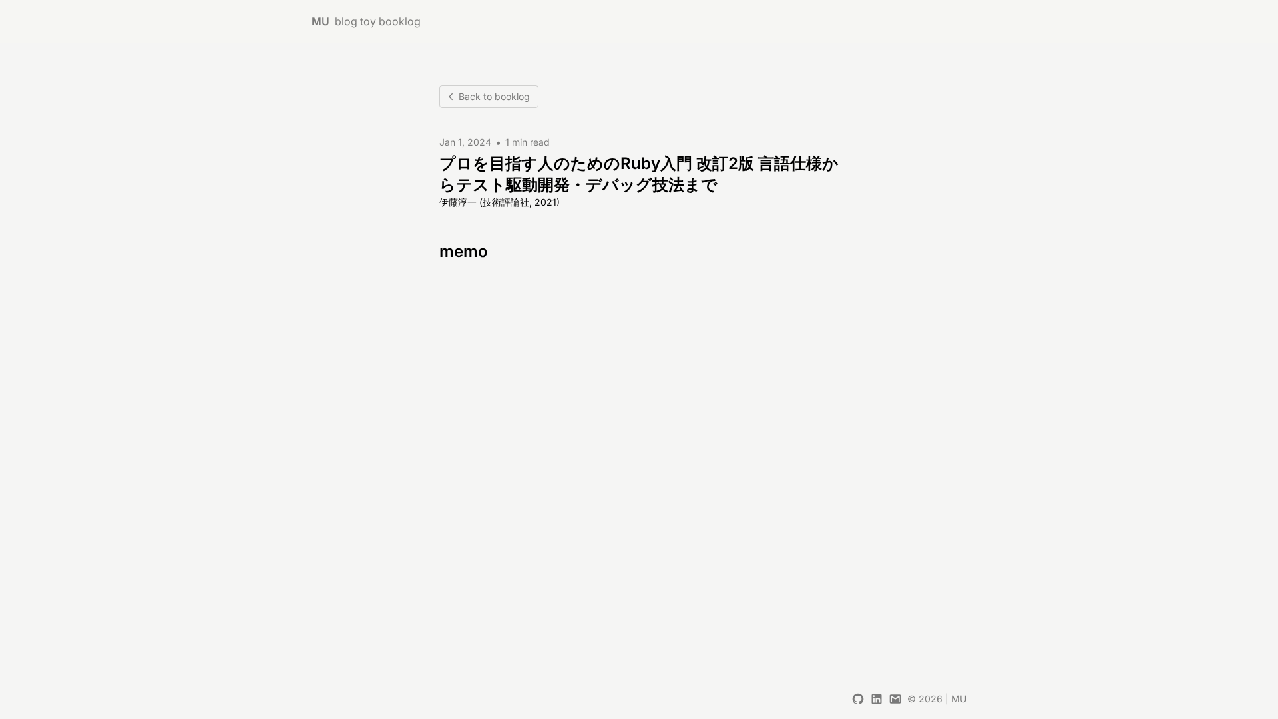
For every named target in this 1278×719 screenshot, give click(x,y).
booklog (400, 21)
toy (368, 21)
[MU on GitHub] (858, 699)
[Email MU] (895, 699)
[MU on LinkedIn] (876, 699)
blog (346, 21)
